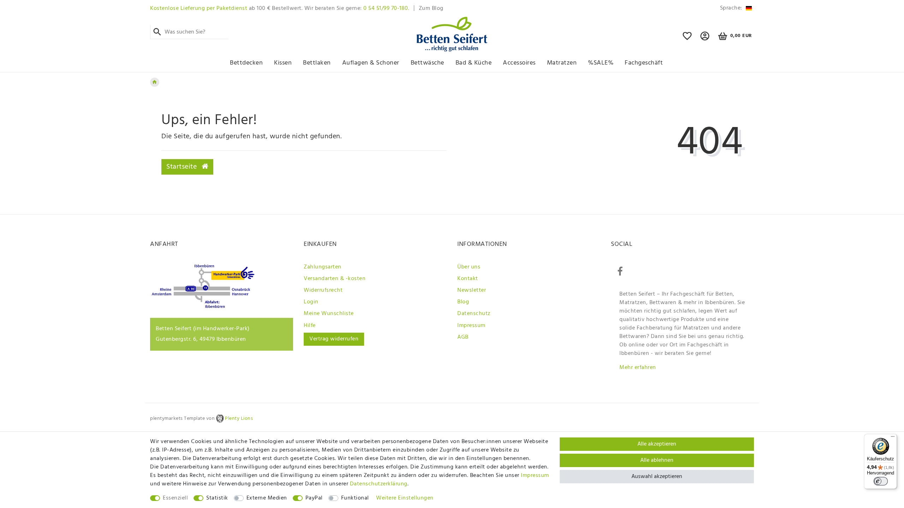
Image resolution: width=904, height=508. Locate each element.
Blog (463, 302)
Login (311, 302)
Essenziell (175, 498)
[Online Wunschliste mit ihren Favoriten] (687, 39)
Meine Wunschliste (329, 313)
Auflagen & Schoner (370, 63)
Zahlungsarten (322, 267)
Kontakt (467, 278)
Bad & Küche (474, 63)
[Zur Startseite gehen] (154, 82)
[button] (705, 39)
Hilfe (310, 325)
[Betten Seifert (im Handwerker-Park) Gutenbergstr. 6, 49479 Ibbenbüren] (203, 306)
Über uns (468, 267)
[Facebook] (620, 271)
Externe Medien (266, 498)
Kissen (283, 63)
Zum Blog (431, 8)
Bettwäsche (427, 63)
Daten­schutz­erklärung (379, 484)
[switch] (881, 481)
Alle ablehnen (656, 460)
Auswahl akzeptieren (656, 476)
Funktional (355, 498)
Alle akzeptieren (656, 444)
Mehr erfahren (637, 367)
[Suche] (157, 32)
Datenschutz (473, 313)
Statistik (217, 498)
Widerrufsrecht (323, 290)
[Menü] (892, 438)
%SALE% (600, 63)
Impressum (471, 325)
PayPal (314, 498)
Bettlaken (317, 63)
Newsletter (471, 290)
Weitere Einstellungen (405, 498)
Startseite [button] (182, 167)
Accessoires (519, 63)
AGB (463, 337)
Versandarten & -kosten (334, 278)
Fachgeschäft (644, 63)
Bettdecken (246, 63)
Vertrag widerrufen (333, 339)
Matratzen (562, 63)
